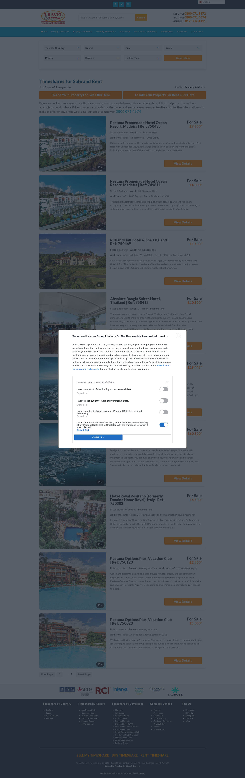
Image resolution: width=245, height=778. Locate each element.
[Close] (180, 336)
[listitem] (122, 382)
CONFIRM (98, 437)
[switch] (164, 389)
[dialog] (122, 389)
